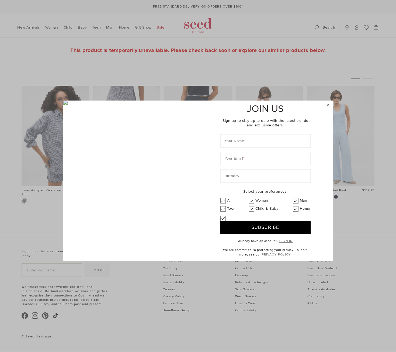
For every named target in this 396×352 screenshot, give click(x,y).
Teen (231, 208)
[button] (328, 105)
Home (305, 208)
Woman (261, 200)
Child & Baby (266, 208)
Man (303, 200)
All (229, 200)
